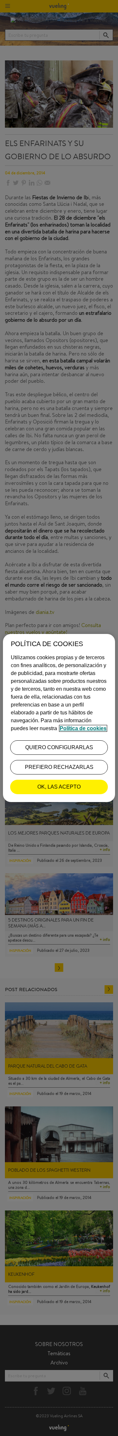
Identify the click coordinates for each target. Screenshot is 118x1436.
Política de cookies (83, 728)
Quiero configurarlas (59, 747)
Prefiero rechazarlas (59, 767)
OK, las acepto (59, 787)
